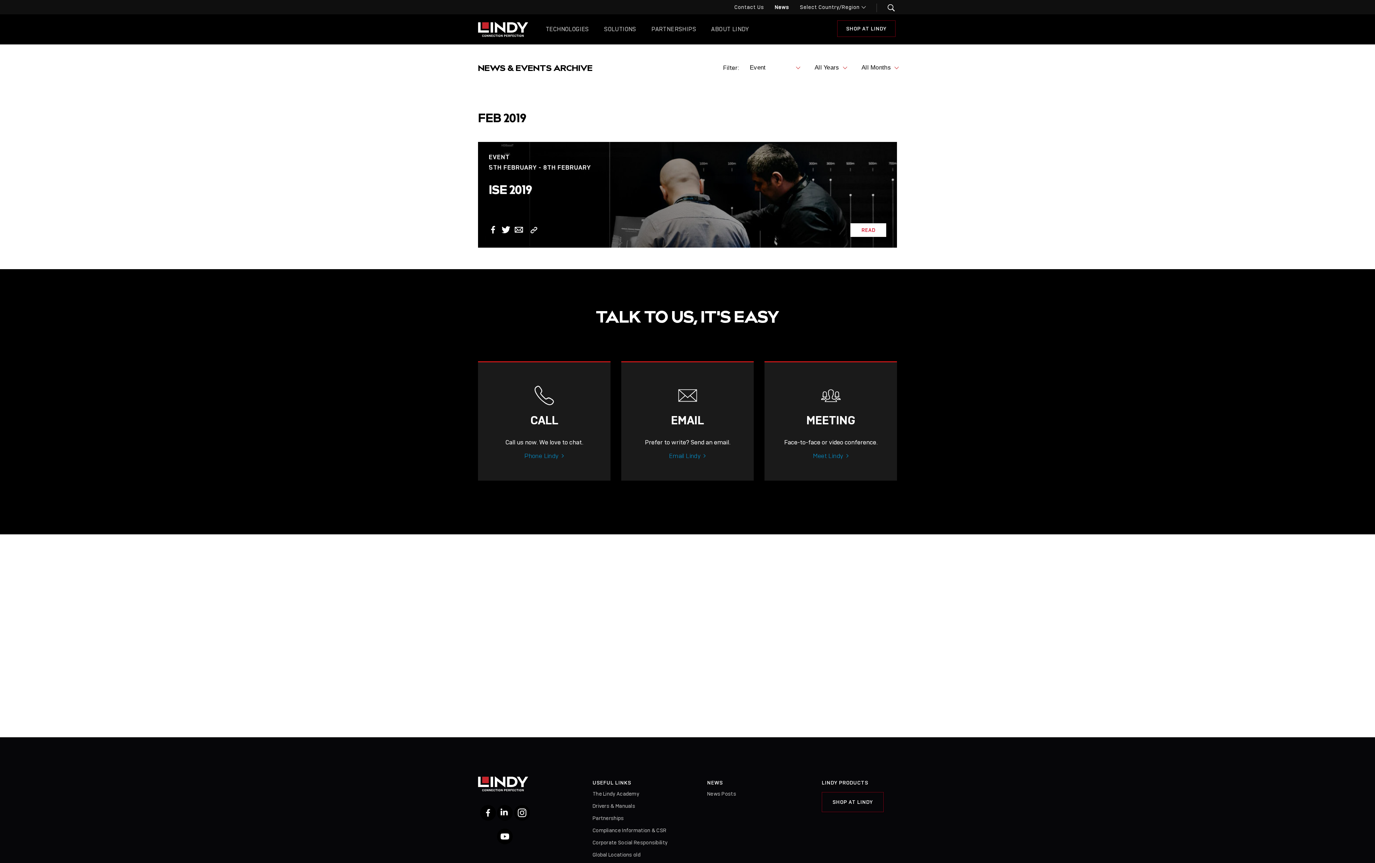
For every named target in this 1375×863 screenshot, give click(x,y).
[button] (887, 8)
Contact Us (749, 7)
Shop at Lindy (853, 802)
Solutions (620, 29)
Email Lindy (685, 456)
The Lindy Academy (616, 794)
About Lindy (730, 29)
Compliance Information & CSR (629, 830)
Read (868, 230)
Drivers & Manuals (614, 806)
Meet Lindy (828, 456)
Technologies (567, 29)
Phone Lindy (541, 456)
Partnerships (673, 29)
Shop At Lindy (866, 28)
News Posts (721, 794)
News (782, 7)
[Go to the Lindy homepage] (503, 29)
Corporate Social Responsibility (630, 842)
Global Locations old (617, 855)
